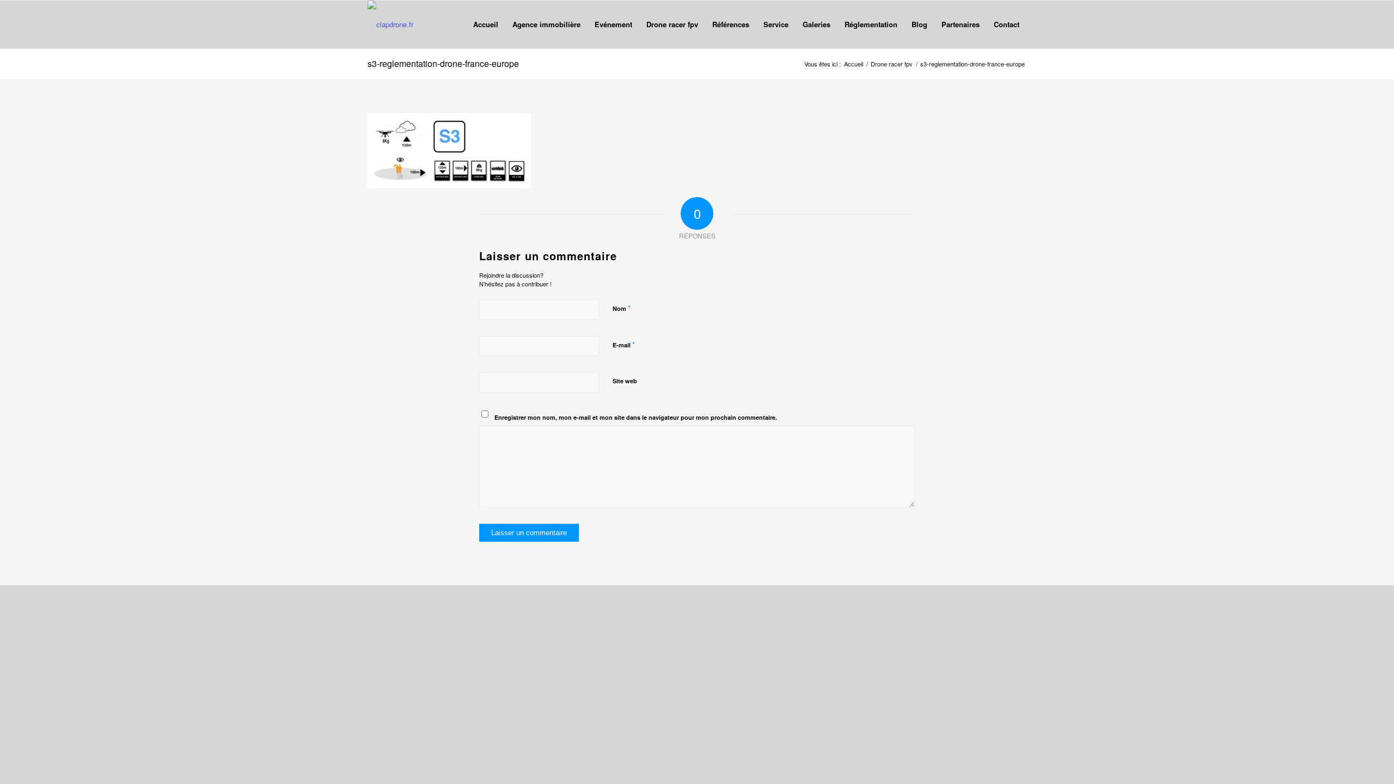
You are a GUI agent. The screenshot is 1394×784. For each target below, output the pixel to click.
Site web (625, 381)
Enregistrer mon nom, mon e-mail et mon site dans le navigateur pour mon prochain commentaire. (635, 417)
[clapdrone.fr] (390, 24)
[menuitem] (485, 24)
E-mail (624, 344)
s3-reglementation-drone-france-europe (443, 63)
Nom (622, 308)
